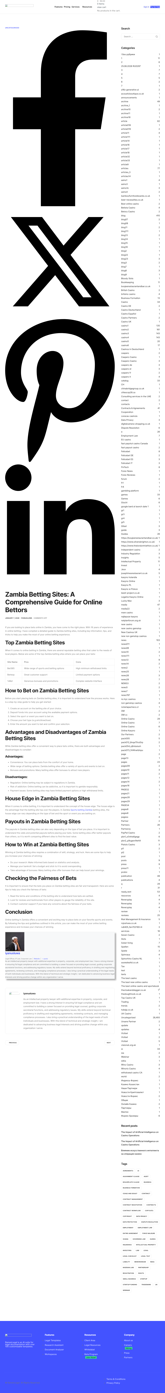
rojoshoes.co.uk (129, 923)
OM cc (124, 714)
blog (123, 215)
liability (126, 1262)
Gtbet (124, 526)
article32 (125, 156)
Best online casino (130, 203)
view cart (101, 7)
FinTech (125, 467)
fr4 (122, 487)
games (124, 494)
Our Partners (127, 734)
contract (146, 1193)
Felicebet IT (127, 463)
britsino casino (128, 294)
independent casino (130, 549)
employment (128, 1228)
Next (109, 1043)
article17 (125, 148)
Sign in (146, 7)
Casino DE (126, 306)
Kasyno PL (126, 585)
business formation (131, 1188)
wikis (123, 1060)
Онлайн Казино (129, 1104)
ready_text (126, 891)
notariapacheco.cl (130, 707)
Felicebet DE (127, 455)
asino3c (125, 188)
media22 (125, 608)
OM (123, 711)
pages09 (125, 766)
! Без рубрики (128, 54)
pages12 (125, 777)
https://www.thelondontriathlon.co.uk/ (139, 545)
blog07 (124, 219)
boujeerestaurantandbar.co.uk (135, 286)
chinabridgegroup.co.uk (132, 388)
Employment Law (129, 435)
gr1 (122, 510)
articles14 (126, 176)
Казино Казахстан (130, 1084)
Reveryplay (126, 899)
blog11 (124, 227)
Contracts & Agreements (133, 408)
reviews (125, 915)
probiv (124, 872)
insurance (127, 1245)
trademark (146, 1284)
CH (122, 384)
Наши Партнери (129, 1088)
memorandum (140, 1262)
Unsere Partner (128, 1021)
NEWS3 (125, 683)
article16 (125, 144)
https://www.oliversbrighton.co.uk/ (138, 541)
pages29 (125, 801)
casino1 (124, 325)
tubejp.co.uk (127, 1009)
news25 (125, 671)
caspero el (126, 369)
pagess (124, 817)
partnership (143, 1267)
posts (124, 860)
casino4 (125, 337)
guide (124, 530)
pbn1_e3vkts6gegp (130, 836)
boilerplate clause (131, 1182)
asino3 (124, 184)
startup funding (130, 1284)
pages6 (124, 809)
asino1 (124, 180)
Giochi (124, 502)
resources (126, 895)
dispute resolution (149, 1222)
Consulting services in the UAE (136, 396)
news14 (125, 663)
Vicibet (124, 1033)
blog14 (124, 239)
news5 (124, 687)
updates (125, 1029)
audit (146, 1176)
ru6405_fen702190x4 (131, 927)
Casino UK (126, 321)
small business (129, 1279)
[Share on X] (60, 316)
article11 (125, 133)
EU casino (126, 439)
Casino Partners (129, 317)
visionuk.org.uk (128, 1045)
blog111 (124, 231)
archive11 (125, 113)
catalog (124, 380)
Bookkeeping (127, 282)
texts (123, 974)
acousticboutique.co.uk (132, 93)
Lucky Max (126, 600)
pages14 (125, 781)
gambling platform (130, 490)
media (124, 604)
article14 (125, 140)
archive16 (125, 117)
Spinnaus (125, 954)
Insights (125, 557)
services (125, 931)
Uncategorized (12, 28)
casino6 (125, 345)
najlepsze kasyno (129, 616)
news (123, 640)
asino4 (124, 192)
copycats (149, 1211)
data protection (130, 1222)
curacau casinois (129, 416)
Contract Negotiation (132, 1205)
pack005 (125, 738)
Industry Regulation (130, 553)
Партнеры (126, 1108)
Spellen (124, 946)
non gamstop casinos (131, 703)
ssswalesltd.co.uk (129, 962)
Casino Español (128, 313)
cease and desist (130, 1193)
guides (153, 1239)
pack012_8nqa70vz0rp (132, 742)
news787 (125, 695)
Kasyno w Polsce (129, 589)
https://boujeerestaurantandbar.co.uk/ (139, 538)
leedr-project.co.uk (130, 593)
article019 (126, 129)
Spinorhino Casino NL (131, 958)
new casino (126, 624)
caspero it (126, 376)
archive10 (125, 109)
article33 (125, 160)
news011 (125, 644)
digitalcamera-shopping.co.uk (135, 424)
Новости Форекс (129, 1096)
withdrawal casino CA (131, 1072)
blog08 (124, 223)
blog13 (124, 235)
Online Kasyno (128, 730)
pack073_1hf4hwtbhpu (132, 750)
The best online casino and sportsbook (140, 986)
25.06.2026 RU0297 (131, 66)
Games (124, 498)
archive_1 (125, 105)
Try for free (155, 7)
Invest (124, 565)
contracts (151, 1205)
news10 (125, 652)
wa (122, 1053)
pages (124, 762)
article (124, 121)
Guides (124, 534)
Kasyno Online (128, 581)
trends (124, 1005)
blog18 (124, 247)
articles (124, 168)
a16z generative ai (130, 89)
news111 (125, 655)
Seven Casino (127, 935)
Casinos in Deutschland (132, 349)
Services (76, 7)
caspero (125, 353)
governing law (139, 1239)
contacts (125, 404)
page (123, 754)
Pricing (67, 7)
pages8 (124, 813)
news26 (125, 675)
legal (146, 1250)
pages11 (125, 773)
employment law (145, 1228)
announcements (129, 97)
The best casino (129, 978)
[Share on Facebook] (60, 206)
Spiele (124, 950)
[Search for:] (140, 37)
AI (138, 1171)
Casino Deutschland (131, 310)
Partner (124, 821)
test (123, 970)
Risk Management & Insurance (136, 919)
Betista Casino (128, 207)
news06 (125, 648)
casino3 (125, 333)
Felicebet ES (127, 459)
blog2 (124, 251)
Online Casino (128, 718)
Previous (13, 1043)
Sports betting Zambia (81, 810)
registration (128, 1273)
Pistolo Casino (128, 844)
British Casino (128, 290)
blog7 (124, 266)
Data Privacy (127, 420)
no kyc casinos (128, 699)
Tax (123, 966)
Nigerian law (128, 1267)
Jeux (123, 569)
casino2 (125, 329)
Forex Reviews (128, 475)
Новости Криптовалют (132, 1092)
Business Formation (130, 298)
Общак (124, 1100)
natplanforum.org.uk (131, 620)
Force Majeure (148, 1233)
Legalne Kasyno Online (132, 597)
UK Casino (126, 1013)
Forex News (127, 471)
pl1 (122, 848)
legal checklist (130, 1256)
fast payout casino (130, 447)
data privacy (141, 1216)
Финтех (125, 1112)
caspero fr (126, 372)
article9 (125, 164)
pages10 (125, 770)
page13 (124, 758)
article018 (126, 125)
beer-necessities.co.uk (132, 199)
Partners (125, 825)
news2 (124, 667)
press (123, 864)
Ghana (125, 1239)
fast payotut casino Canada (134, 443)
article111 (125, 137)
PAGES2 (125, 789)
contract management (133, 1199)
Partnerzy (126, 829)
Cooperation (127, 412)
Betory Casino (128, 211)
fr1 (122, 482)
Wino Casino (127, 1064)
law (137, 1250)
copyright (127, 1216)
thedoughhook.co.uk (131, 994)
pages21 (125, 793)
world (124, 1076)
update (124, 1025)
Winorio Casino (128, 1068)
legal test (145, 1256)
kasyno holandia (129, 577)
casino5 (125, 341)
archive (124, 101)
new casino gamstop (131, 628)
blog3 (124, 262)
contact (125, 400)
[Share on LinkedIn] (60, 589)
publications (127, 880)
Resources (87, 7)
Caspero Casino (129, 357)
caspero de (126, 365)
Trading (125, 1002)
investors (127, 1250)
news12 (125, 659)
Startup (143, 1279)
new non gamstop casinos (134, 636)
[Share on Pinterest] (60, 463)
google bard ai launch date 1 (135, 506)
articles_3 (125, 172)
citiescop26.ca (128, 392)
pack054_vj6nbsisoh (131, 746)
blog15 (124, 243)
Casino (124, 302)
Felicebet (125, 451)
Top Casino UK (128, 997)
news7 (124, 691)
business (147, 1182)
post (123, 856)
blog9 (124, 274)
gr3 (123, 514)
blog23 (124, 258)
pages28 (125, 797)
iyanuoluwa (26, 618)
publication (126, 876)
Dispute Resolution (130, 428)
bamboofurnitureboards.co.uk (135, 196)
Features (59, 7)
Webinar (125, 1056)
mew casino (127, 612)
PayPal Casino (128, 832)
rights (141, 1273)
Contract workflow (132, 1211)
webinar (126, 1290)
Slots (123, 939)
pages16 (125, 785)
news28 (125, 679)
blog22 (124, 255)
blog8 (124, 270)
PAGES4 (125, 805)
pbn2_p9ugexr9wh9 (131, 840)
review (124, 911)
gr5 (122, 522)
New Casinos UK (129, 632)
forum (124, 479)
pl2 (122, 852)
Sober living (127, 943)
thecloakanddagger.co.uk (133, 990)
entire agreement (130, 1233)
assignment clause (131, 1176)
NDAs (152, 1262)
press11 (124, 868)
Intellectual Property (131, 561)
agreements (128, 1171)
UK (156, 1284)
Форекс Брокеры (129, 1115)
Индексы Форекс (129, 1080)
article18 (125, 152)
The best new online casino (134, 982)
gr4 (123, 518)
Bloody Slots (127, 278)
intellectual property (146, 1245)
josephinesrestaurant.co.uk (134, 573)
